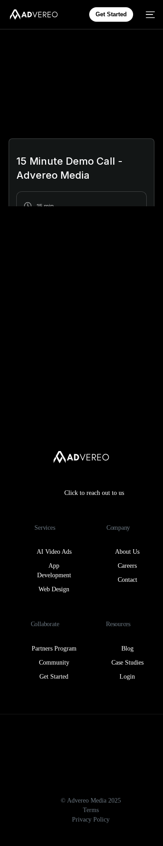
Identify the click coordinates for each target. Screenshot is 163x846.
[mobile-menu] (148, 14)
